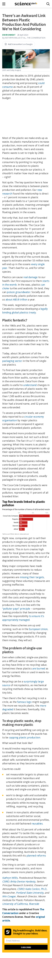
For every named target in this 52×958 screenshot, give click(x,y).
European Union (38, 629)
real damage (30, 277)
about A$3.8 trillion (16, 299)
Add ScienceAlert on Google (20, 44)
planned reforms (36, 855)
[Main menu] (4, 4)
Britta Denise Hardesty (22, 881)
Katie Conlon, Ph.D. (36, 889)
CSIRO (5, 881)
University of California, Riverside (20, 903)
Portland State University (29, 892)
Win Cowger (9, 896)
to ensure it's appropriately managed (23, 617)
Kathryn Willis (9, 877)
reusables (37, 823)
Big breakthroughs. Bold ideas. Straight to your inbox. (30, 932)
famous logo (24, 701)
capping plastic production (24, 737)
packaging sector (12, 361)
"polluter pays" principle (16, 608)
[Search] (48, 4)
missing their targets (32, 577)
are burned (38, 668)
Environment (9, 34)
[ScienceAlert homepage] (26, 4)
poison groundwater (18, 292)
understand (30, 385)
